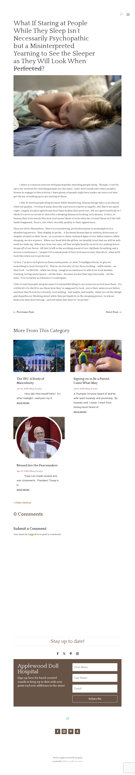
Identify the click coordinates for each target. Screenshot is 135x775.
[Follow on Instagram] (77, 653)
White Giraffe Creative (72, 761)
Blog (30, 68)
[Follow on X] (64, 653)
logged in (33, 534)
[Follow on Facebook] (57, 653)
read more (23, 403)
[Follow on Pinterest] (70, 653)
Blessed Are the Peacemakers (37, 465)
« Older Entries (22, 502)
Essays (38, 68)
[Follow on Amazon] (77, 731)
